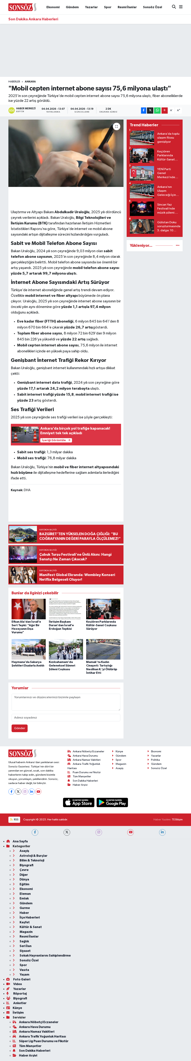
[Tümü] (177, 245)
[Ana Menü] (179, 7)
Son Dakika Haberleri (85, 780)
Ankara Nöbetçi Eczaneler (88, 751)
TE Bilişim (177, 819)
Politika (155, 759)
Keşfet (24, 922)
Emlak (24, 898)
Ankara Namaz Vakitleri (87, 759)
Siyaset (25, 950)
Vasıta (24, 969)
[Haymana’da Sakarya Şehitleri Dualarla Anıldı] (29, 649)
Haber (24, 912)
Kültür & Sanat (30, 927)
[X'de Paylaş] (150, 110)
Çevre (24, 869)
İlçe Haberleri (29, 917)
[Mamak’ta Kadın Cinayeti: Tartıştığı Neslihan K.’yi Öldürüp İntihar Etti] (103, 649)
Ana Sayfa (20, 841)
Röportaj (20, 993)
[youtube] (130, 832)
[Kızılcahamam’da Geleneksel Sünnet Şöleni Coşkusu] (66, 649)
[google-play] (112, 802)
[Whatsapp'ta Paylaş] (157, 110)
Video (17, 984)
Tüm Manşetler (82, 776)
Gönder (19, 728)
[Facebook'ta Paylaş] (143, 110)
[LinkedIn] (32, 791)
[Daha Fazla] (165, 110)
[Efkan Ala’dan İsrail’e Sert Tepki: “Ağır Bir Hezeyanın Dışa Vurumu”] (29, 609)
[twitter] (67, 832)
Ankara (30, 81)
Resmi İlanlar (127, 7)
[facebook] (35, 832)
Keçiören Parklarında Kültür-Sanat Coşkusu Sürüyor (101, 625)
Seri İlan (25, 946)
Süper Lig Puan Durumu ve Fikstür (43, 1041)
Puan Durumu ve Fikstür (87, 772)
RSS (15, 819)
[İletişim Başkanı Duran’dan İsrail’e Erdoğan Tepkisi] (66, 609)
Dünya (24, 879)
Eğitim (24, 884)
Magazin (121, 764)
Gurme (24, 908)
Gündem (72, 7)
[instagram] (99, 832)
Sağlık (24, 941)
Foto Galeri (21, 979)
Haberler (14, 81)
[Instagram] (25, 791)
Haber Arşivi (80, 784)
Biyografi (26, 865)
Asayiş (119, 768)
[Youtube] (38, 791)
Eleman (25, 893)
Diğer (23, 874)
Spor (107, 7)
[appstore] (79, 802)
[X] (18, 791)
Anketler (19, 1003)
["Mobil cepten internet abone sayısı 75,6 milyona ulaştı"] (65, 153)
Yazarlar (91, 7)
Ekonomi (53, 7)
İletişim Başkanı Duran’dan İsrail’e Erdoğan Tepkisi (61, 625)
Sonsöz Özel (152, 7)
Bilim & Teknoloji (31, 860)
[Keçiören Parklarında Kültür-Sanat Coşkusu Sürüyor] (103, 609)
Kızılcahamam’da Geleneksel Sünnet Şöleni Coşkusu (62, 666)
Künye (119, 751)
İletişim (18, 1012)
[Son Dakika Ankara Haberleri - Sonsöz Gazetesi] (22, 7)
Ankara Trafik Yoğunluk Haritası (42, 1036)
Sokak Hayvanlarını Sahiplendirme (45, 955)
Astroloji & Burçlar (33, 855)
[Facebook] (11, 791)
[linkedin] (162, 832)
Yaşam (24, 974)
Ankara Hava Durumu (85, 755)
